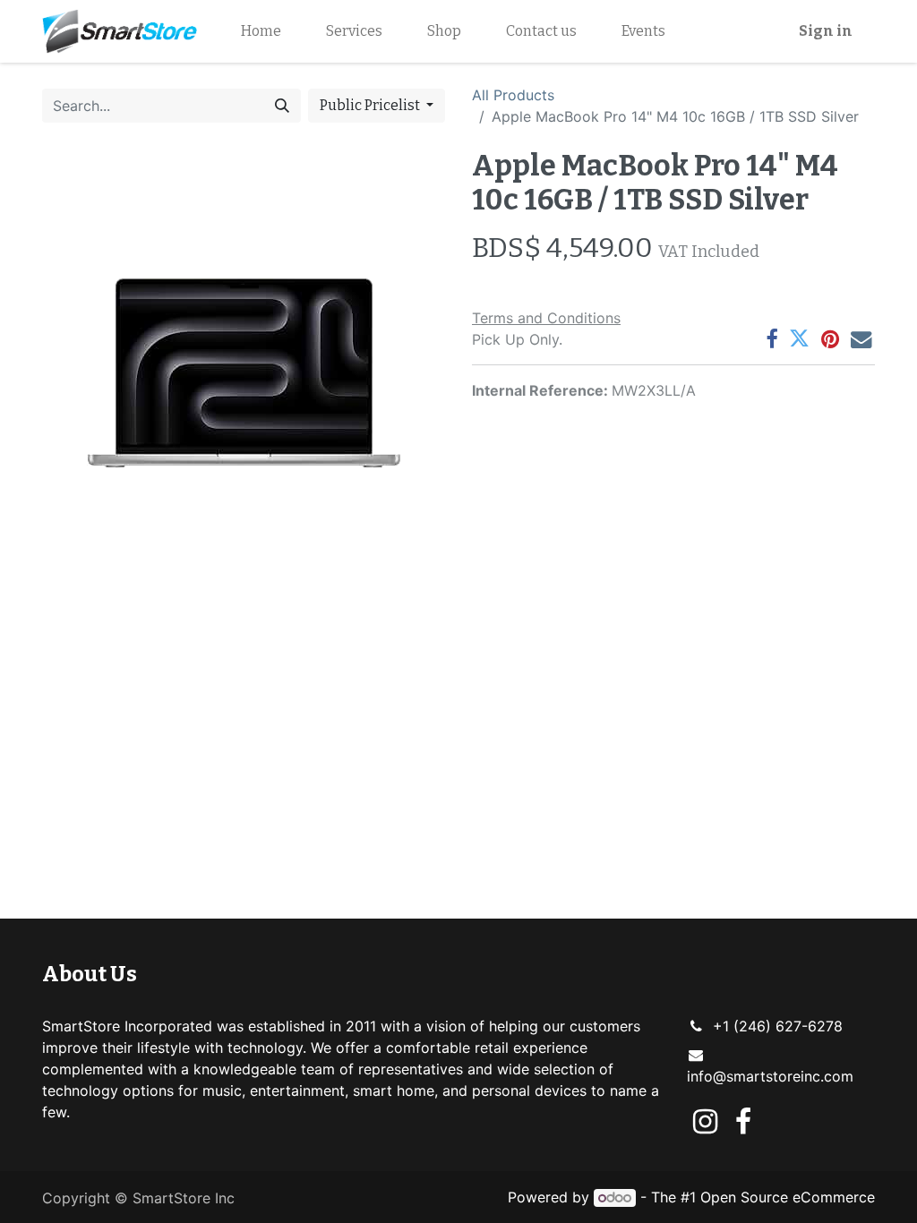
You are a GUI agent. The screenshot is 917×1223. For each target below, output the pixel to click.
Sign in (826, 30)
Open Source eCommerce (787, 1197)
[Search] (282, 106)
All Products (513, 95)
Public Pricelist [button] (371, 105)
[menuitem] (261, 31)
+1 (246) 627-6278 (778, 1026)
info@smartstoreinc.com (770, 1076)
